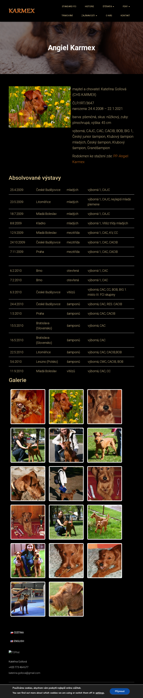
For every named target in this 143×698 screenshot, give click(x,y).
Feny (125, 6)
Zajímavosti (88, 15)
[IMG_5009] (104, 522)
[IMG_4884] (66, 522)
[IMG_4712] (66, 483)
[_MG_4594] (27, 406)
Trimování (67, 15)
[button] (113, 6)
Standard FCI (69, 6)
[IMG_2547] (104, 406)
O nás (109, 15)
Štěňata (107, 6)
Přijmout (120, 691)
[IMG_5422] (66, 560)
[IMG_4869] (27, 445)
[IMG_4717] (27, 483)
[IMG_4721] (66, 445)
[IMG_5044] (27, 560)
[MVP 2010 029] (27, 599)
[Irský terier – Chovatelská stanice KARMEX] (21, 10)
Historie (89, 6)
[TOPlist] (14, 652)
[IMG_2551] (27, 522)
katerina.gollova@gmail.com (24, 673)
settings (100, 693)
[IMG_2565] (104, 483)
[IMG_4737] (104, 445)
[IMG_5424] (104, 560)
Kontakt (125, 15)
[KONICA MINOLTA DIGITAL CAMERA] (66, 599)
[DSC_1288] (66, 406)
